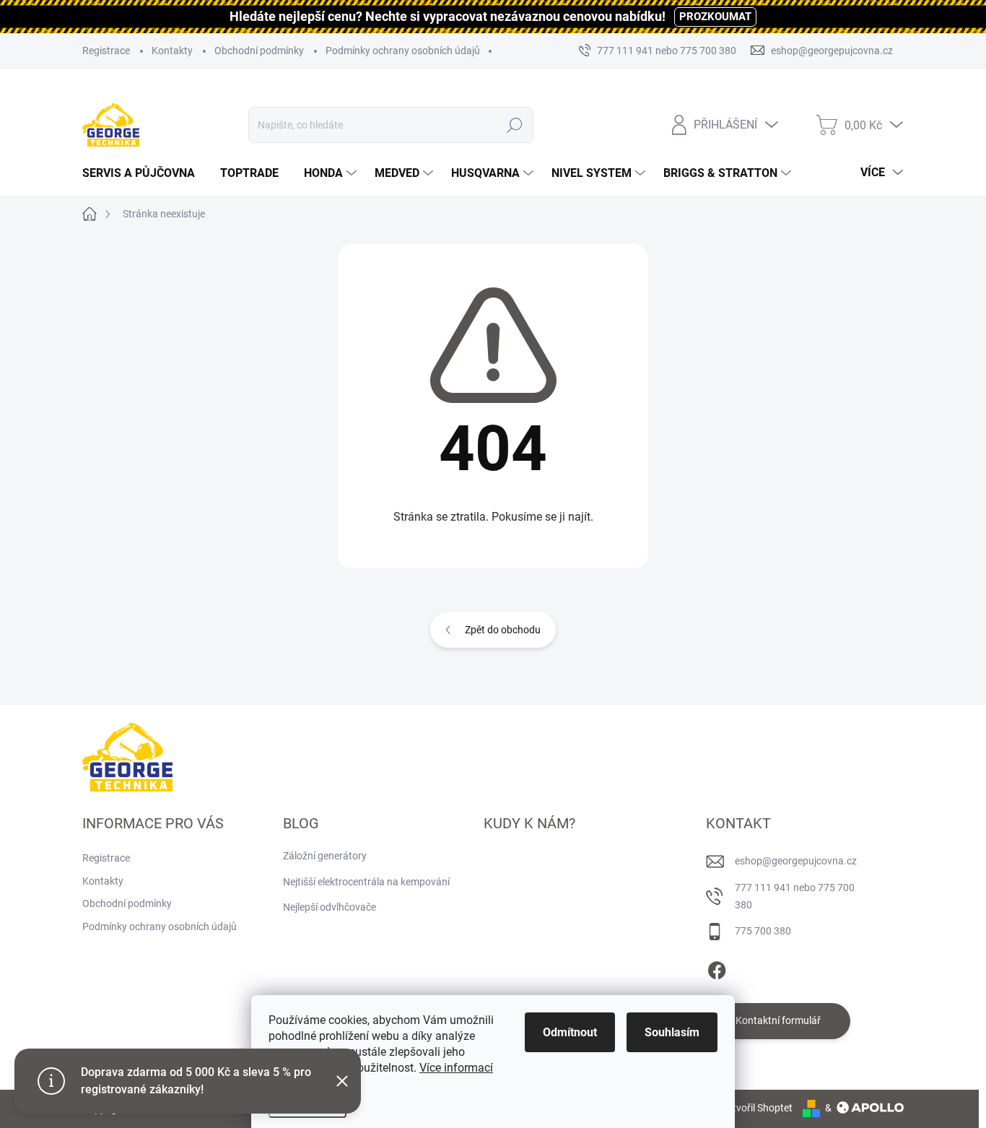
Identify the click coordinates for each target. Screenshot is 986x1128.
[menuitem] (144, 173)
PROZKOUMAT (715, 16)
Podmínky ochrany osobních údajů (403, 50)
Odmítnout (570, 1032)
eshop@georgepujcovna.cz (796, 861)
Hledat (515, 125)
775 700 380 (763, 931)
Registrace (106, 50)
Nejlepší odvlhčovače (329, 907)
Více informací (456, 1068)
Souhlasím (672, 1032)
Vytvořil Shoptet (757, 1108)
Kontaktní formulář (778, 1020)
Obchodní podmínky (259, 50)
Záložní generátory (325, 856)
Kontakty (172, 50)
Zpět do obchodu (503, 629)
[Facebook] (717, 968)
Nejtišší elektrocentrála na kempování (366, 882)
